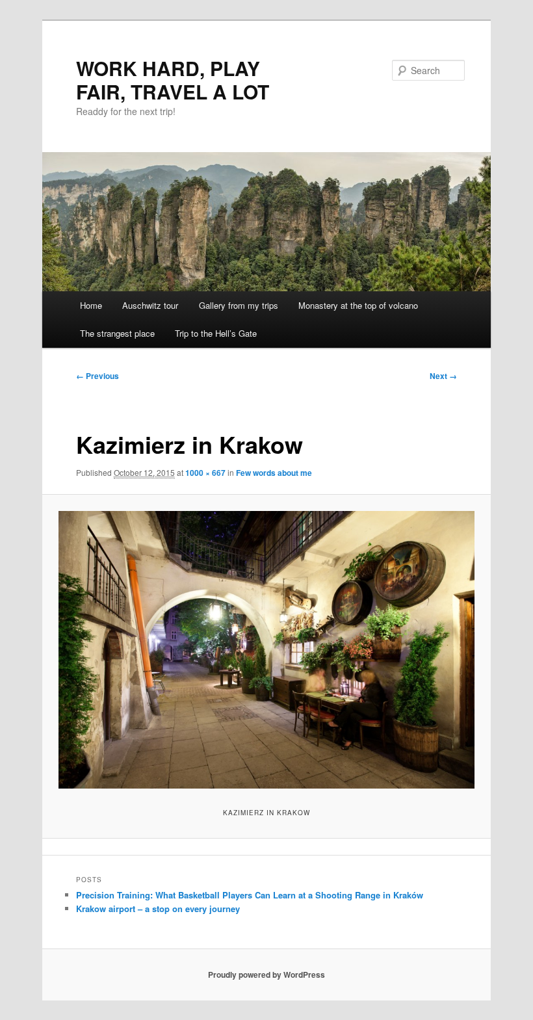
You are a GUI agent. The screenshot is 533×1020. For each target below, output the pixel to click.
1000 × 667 (205, 472)
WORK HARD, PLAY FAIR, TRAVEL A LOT (172, 79)
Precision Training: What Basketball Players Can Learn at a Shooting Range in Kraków (249, 895)
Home (91, 305)
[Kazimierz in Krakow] (266, 650)
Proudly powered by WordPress (266, 974)
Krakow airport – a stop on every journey (158, 908)
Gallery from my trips (238, 305)
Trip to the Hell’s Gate (216, 333)
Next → (443, 376)
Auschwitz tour (150, 305)
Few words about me (274, 472)
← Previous (97, 376)
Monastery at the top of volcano (358, 305)
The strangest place (117, 333)
